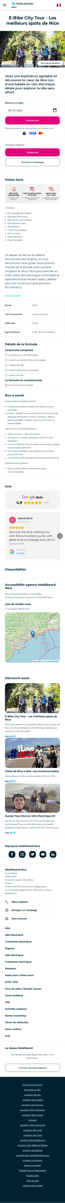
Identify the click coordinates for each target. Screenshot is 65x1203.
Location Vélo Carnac (32, 1115)
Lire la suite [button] (16, 543)
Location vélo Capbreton (32, 1110)
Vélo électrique (14, 934)
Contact (32, 1120)
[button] (5, 536)
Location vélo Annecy (32, 1105)
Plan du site (32, 1180)
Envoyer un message (32, 162)
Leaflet (38, 661)
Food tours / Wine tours (19, 975)
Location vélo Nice (32, 1135)
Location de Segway (32, 1150)
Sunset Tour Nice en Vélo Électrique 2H (30, 816)
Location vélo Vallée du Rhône (33, 1145)
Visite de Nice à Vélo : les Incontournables (32, 771)
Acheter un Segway (32, 1160)
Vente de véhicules (16, 1022)
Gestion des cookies (32, 1185)
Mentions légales (32, 1165)
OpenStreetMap (52, 661)
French (60, 5)
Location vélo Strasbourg (32, 1140)
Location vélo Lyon (32, 1130)
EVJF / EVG (11, 982)
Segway (10, 948)
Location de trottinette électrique (32, 1155)
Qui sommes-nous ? (32, 1084)
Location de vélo (32, 1095)
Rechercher (32, 120)
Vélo (7, 928)
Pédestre (10, 968)
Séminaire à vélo (32, 1089)
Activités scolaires (16, 1008)
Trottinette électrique (18, 941)
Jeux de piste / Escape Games (23, 988)
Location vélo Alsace (32, 1100)
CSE (7, 1002)
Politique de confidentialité (32, 1170)
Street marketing (15, 1015)
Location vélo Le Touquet (32, 1125)
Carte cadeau (13, 1029)
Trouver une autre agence (32, 1068)
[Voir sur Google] (12, 520)
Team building (14, 995)
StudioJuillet (32, 1175)
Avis (7, 1035)
